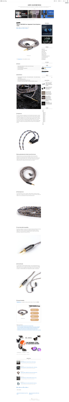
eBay (32, 313)
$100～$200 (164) (44, 53)
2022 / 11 (44, 113)
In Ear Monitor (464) (44, 50)
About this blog (44, 72)
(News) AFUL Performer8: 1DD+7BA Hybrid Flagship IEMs (49, 103)
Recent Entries (47, 80)
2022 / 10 (44, 114)
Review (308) (43, 51)
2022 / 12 (44, 112)
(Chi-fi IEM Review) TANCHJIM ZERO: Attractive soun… (29, 377)
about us (45, 69)
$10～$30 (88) (43, 59)
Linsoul (33, 316)
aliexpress (33, 319)
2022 (43, 111)
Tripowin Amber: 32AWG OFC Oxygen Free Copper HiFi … (29, 372)
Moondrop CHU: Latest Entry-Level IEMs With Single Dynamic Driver (27, 328)
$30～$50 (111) (44, 58)
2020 (43, 124)
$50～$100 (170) (44, 52)
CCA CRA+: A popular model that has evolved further (25, 325)
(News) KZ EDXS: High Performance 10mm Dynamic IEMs (49, 88)
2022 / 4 (44, 119)
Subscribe (66, 2)
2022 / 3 (44, 120)
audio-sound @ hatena (34, 5)
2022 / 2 (44, 121)
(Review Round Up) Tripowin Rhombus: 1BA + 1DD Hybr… (29, 367)
